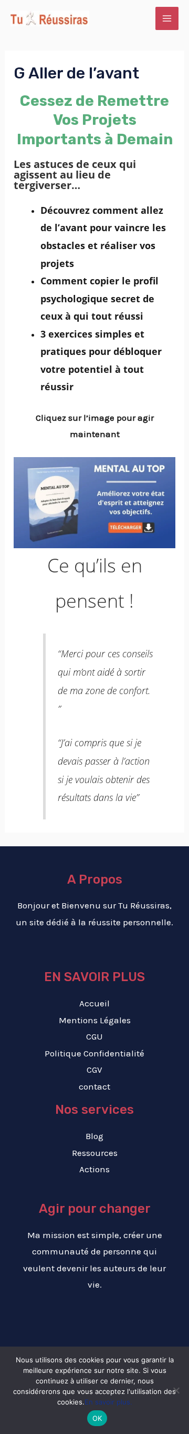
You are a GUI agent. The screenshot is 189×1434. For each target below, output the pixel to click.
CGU (94, 1036)
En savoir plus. (108, 1402)
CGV (94, 1069)
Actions (94, 1169)
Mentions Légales (95, 1020)
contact (94, 1086)
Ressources (95, 1153)
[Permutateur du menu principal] (166, 18)
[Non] (176, 1390)
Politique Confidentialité (94, 1053)
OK (97, 1418)
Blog (94, 1136)
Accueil (94, 1003)
